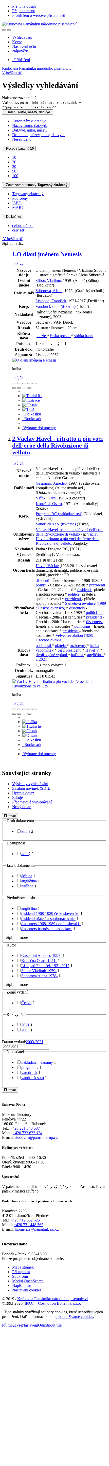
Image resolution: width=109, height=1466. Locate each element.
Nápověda (20, 51)
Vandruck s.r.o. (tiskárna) (55, 306)
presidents (94, 617)
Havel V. (93, 650)
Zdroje (17, 797)
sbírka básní (83, 336)
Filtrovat (10, 816)
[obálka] (29, 722)
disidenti (43, 580)
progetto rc (30, 1067)
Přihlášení (21, 60)
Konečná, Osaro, (49, 503)
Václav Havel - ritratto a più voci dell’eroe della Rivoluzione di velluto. (67, 538)
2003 (25, 1030)
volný (25, 854)
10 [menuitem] (14, 157)
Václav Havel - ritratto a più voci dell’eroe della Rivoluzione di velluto (57, 445)
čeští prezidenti (70, 650)
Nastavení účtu (24, 46)
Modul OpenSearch (28, 1281)
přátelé (61, 645)
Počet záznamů (19, 148)
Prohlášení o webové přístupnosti (38, 15)
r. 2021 (41, 659)
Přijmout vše (12, 1325)
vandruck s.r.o (32, 1077)
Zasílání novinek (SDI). (31, 788)
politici (42, 585)
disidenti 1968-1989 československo (50, 913)
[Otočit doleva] (14, 388)
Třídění (27, 112)
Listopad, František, (51, 301)
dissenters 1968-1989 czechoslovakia (51, 924)
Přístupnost (21, 1272)
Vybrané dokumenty (39, 428)
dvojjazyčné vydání (52, 655)
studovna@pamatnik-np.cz (36, 1137)
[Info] (34, 383)
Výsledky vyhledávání (30, 784)
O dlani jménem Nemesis (47, 254)
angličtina (95, 655)
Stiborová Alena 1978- (39, 976)
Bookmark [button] (31, 418)
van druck (29, 1072)
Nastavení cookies (26, 1290)
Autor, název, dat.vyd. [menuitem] (29, 121)
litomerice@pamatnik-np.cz (37, 1229)
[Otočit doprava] (19, 388)
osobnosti (44, 645)
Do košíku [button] (31, 414)
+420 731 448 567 (28, 1225)
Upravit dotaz (23, 793)
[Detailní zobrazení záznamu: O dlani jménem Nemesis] (34, 360)
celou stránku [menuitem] (22, 225)
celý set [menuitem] (18, 230)
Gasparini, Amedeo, (52, 483)
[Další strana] (29, 388)
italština (77, 655)
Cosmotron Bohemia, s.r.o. (59, 1303)
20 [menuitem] (14, 162)
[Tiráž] (28, 409)
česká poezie (60, 336)
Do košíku (12, 217)
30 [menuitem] (14, 166)
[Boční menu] (4, 30)
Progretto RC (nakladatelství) (59, 514)
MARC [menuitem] (18, 207)
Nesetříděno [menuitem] (21, 139)
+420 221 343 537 (25, 1128)
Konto (17, 42)
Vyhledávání (22, 37)
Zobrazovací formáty (35, 185)
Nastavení (30, 1325)
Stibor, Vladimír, (48, 280)
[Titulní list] (32, 396)
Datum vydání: (22, 1042)
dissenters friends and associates (46, 929)
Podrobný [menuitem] (20, 198)
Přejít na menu (23, 11)
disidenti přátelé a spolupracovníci (48, 918)
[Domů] (39, 24)
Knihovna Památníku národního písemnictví (37, 68)
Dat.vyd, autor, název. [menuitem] (29, 130)
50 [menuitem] (14, 171)
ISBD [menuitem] (17, 203)
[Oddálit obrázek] (19, 383)
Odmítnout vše (50, 1325)
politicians (94, 612)
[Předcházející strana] (24, 388)
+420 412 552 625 (25, 1220)
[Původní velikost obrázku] (24, 383)
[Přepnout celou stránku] (29, 383)
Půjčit (17, 265)
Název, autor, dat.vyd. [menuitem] (29, 125)
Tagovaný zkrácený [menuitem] (28, 194)
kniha (25, 831)
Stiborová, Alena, (49, 291)
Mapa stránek (23, 1267)
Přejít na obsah (24, 6)
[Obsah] (29, 405)
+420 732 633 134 (27, 1133)
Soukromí (20, 1276)
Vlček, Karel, (46, 498)
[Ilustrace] (31, 400)
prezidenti (97, 585)
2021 (25, 1025)
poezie (41, 336)
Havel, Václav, (48, 566)
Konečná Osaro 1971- (39, 960)
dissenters (77, 608)
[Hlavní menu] (9, 30)
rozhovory (78, 645)
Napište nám (22, 1285)
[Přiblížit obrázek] (14, 383)
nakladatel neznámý (37, 1062)
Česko (26, 1003)
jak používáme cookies (75, 1316)
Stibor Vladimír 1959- (39, 971)
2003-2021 (34, 1042)
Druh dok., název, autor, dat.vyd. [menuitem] (38, 135)
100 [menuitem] (15, 176)
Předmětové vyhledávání (32, 802)
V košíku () (12, 73)
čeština (26, 876)
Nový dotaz (21, 806)
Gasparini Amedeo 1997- (41, 955)
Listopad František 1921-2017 (45, 966)
